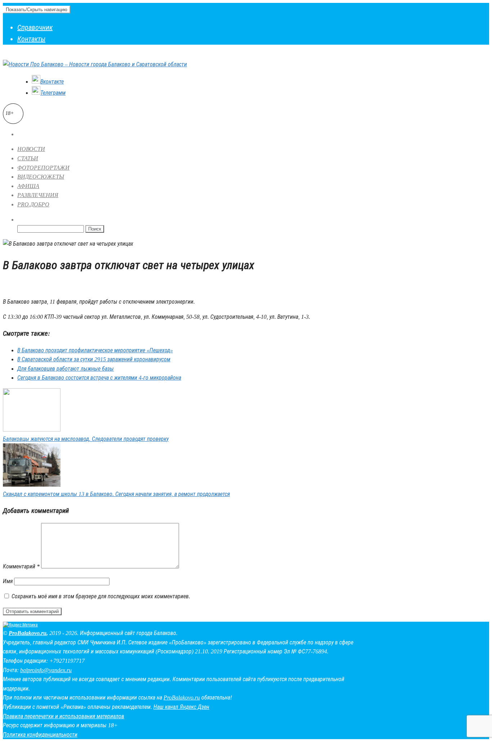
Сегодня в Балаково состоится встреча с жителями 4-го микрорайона (99, 378)
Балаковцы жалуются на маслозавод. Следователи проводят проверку (86, 439)
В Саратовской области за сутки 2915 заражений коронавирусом (93, 359)
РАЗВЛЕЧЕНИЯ (37, 195)
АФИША (28, 186)
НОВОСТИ (31, 149)
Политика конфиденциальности (40, 735)
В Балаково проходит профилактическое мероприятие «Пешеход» (95, 350)
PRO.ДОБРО (33, 204)
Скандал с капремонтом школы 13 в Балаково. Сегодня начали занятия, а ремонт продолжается (116, 494)
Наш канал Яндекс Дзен (181, 707)
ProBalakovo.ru (27, 633)
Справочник (35, 27)
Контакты (31, 39)
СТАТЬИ (27, 158)
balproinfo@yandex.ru (46, 670)
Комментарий (21, 566)
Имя (8, 581)
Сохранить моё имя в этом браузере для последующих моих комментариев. (101, 596)
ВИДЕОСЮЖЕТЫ (40, 177)
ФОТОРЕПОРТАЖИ (43, 168)
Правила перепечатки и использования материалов (63, 716)
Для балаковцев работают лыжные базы (65, 369)
